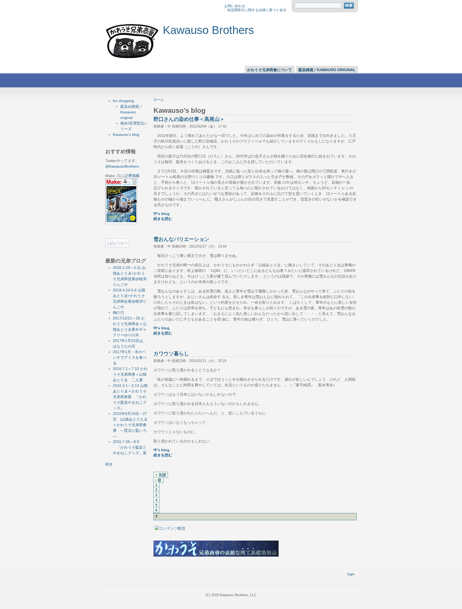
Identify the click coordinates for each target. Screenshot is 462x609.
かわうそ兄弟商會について (269, 70)
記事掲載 (132, 176)
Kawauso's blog (126, 134)
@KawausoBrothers (122, 166)
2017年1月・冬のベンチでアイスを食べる (130, 357)
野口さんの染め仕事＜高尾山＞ (189, 119)
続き (109, 464)
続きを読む (162, 219)
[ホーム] (132, 57)
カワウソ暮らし (171, 353)
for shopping (123, 101)
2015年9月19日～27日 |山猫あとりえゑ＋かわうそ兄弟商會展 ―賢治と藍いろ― (130, 424)
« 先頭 (160, 475)
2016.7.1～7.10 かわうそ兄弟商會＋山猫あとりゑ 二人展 (130, 374)
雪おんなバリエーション (181, 239)
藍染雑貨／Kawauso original (327, 70)
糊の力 (118, 312)
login (351, 574)
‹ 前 (158, 480)
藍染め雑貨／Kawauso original (131, 112)
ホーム (158, 100)
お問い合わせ (234, 6)
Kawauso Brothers (208, 30)
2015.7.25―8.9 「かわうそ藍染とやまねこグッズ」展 (130, 447)
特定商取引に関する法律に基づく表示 (256, 10)
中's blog (161, 214)
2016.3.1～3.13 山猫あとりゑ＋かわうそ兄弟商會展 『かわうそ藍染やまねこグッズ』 (130, 396)
